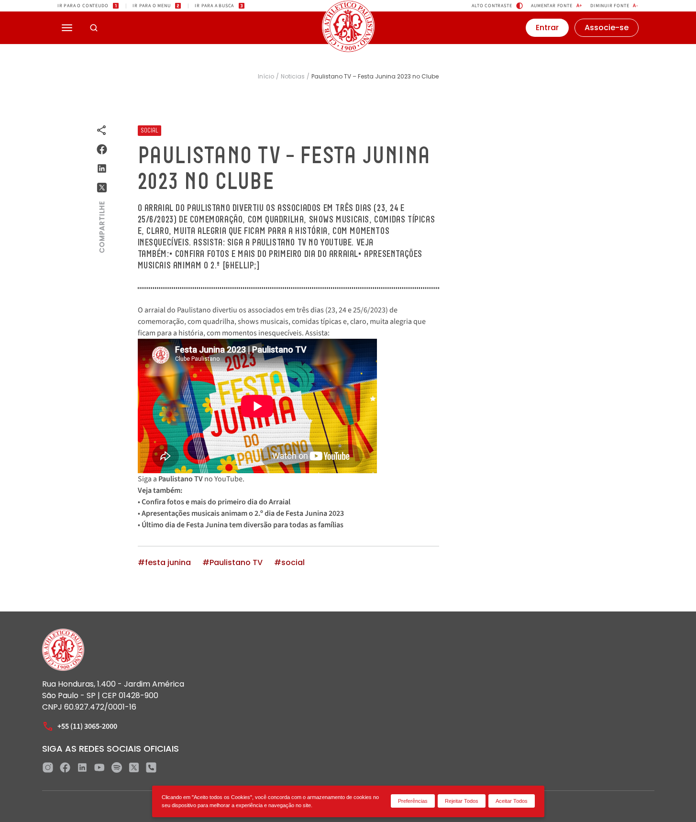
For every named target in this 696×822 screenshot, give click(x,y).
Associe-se (607, 27)
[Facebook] (65, 767)
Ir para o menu (151, 5)
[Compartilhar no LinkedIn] (102, 168)
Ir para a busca (214, 5)
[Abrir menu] (67, 27)
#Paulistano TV (232, 562)
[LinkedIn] (82, 767)
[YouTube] (99, 767)
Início (266, 76)
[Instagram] (48, 767)
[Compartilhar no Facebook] (102, 149)
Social (149, 130)
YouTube (228, 479)
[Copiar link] (102, 130)
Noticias (293, 76)
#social (289, 562)
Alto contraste (492, 5)
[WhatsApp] (151, 767)
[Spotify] (116, 767)
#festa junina (164, 562)
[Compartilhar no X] (102, 187)
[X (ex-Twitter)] (134, 767)
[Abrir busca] (93, 27)
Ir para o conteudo (82, 5)
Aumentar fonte (557, 5)
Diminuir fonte (614, 5)
